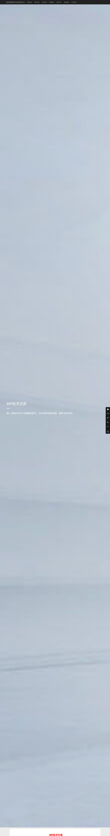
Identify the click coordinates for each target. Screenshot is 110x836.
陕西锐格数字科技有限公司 (15, 2)
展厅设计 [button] (59, 2)
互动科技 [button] (44, 2)
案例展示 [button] (51, 2)
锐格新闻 (67, 2)
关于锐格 (74, 2)
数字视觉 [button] (37, 2)
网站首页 (29, 2)
